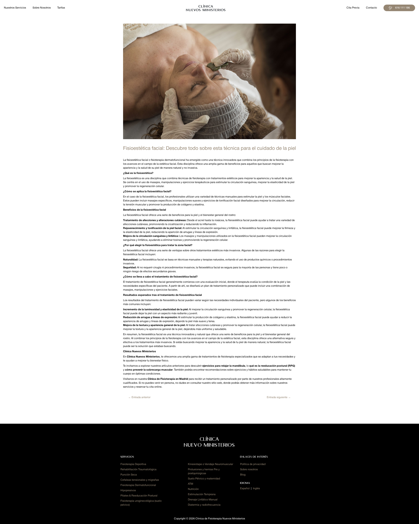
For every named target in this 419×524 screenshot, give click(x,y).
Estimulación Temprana (202, 494)
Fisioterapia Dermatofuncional (138, 485)
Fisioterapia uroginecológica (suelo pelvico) (141, 503)
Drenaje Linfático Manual (203, 500)
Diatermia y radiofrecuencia (204, 505)
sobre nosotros (42, 8)
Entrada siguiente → (279, 397)
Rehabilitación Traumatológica (138, 469)
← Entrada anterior (139, 397)
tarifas (61, 8)
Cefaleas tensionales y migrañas (139, 480)
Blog (243, 475)
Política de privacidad (252, 464)
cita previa (352, 8)
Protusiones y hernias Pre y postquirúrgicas (204, 471)
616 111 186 (402, 8)
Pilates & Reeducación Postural (138, 496)
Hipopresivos (128, 490)
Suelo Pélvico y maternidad (204, 479)
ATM (190, 484)
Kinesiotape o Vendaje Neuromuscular (210, 464)
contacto (371, 8)
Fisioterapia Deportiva (133, 464)
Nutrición (193, 489)
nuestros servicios (15, 8)
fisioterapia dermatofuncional (168, 160)
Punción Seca (128, 475)
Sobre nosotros (249, 469)
